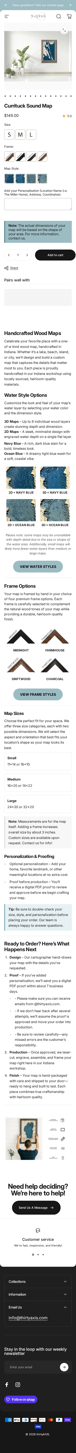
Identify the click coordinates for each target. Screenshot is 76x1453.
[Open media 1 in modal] (64, 30)
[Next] (70, 5)
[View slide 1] (32, 1254)
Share (14, 268)
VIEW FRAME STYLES (38, 694)
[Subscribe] (64, 1367)
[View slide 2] (38, 1254)
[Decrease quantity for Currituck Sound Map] (8, 255)
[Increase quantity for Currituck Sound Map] (27, 255)
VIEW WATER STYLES (38, 566)
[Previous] (6, 5)
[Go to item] (5, 96)
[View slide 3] (43, 1254)
